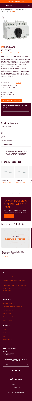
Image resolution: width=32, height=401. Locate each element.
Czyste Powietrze (7, 320)
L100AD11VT (5, 180)
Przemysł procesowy (8, 310)
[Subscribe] (27, 365)
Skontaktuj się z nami (8, 332)
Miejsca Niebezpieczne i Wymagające (12, 306)
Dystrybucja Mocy (7, 313)
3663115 (18, 82)
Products (10, 9)
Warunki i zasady (7, 339)
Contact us (16, 113)
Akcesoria (5, 294)
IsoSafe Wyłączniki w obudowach (11, 276)
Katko (13, 392)
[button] (26, 5)
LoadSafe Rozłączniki (20, 9)
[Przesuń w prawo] (19, 193)
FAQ (4, 336)
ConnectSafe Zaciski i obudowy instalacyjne (14, 285)
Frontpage (4, 9)
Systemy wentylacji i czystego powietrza (13, 316)
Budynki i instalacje (8, 303)
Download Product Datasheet (11, 100)
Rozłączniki (5, 11)
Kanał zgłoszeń (7, 343)
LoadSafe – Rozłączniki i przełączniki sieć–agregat (14, 281)
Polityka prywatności (19, 392)
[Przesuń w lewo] (12, 193)
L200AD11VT (19, 180)
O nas (4, 329)
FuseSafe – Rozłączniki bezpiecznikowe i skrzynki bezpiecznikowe (16, 289)
